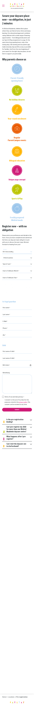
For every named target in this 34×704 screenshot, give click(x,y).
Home (4, 697)
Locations (11, 697)
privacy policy (23, 402)
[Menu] (3, 6)
